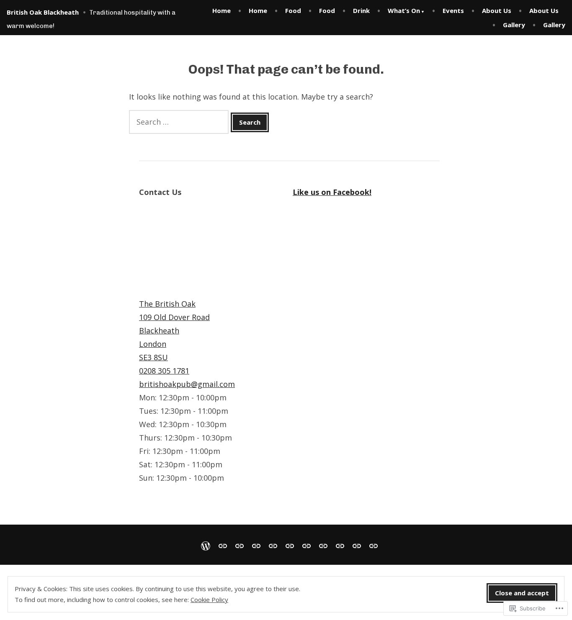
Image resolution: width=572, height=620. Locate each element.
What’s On (404, 10)
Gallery (514, 24)
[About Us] (323, 544)
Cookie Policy (209, 599)
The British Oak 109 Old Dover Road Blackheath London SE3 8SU (174, 330)
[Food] (239, 544)
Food (293, 10)
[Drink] (273, 544)
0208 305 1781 (164, 371)
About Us (496, 10)
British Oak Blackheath (43, 12)
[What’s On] (289, 544)
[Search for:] (180, 122)
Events (453, 10)
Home (221, 10)
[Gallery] (356, 544)
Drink (361, 10)
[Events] (306, 544)
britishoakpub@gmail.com (187, 384)
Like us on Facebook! (332, 192)
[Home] (207, 544)
